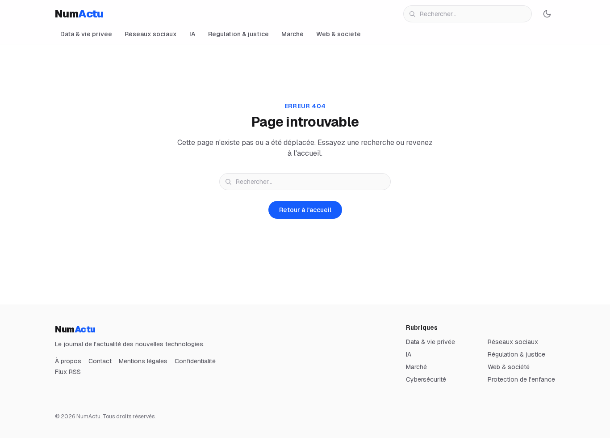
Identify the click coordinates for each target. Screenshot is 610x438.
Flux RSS (68, 372)
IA (192, 34)
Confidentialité (195, 361)
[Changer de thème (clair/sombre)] (547, 14)
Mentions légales (143, 361)
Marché (292, 34)
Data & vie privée (86, 34)
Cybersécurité (426, 379)
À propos (68, 361)
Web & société (338, 34)
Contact (100, 361)
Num (79, 14)
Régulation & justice (238, 34)
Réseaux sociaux (151, 34)
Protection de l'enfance (521, 379)
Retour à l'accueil (305, 210)
